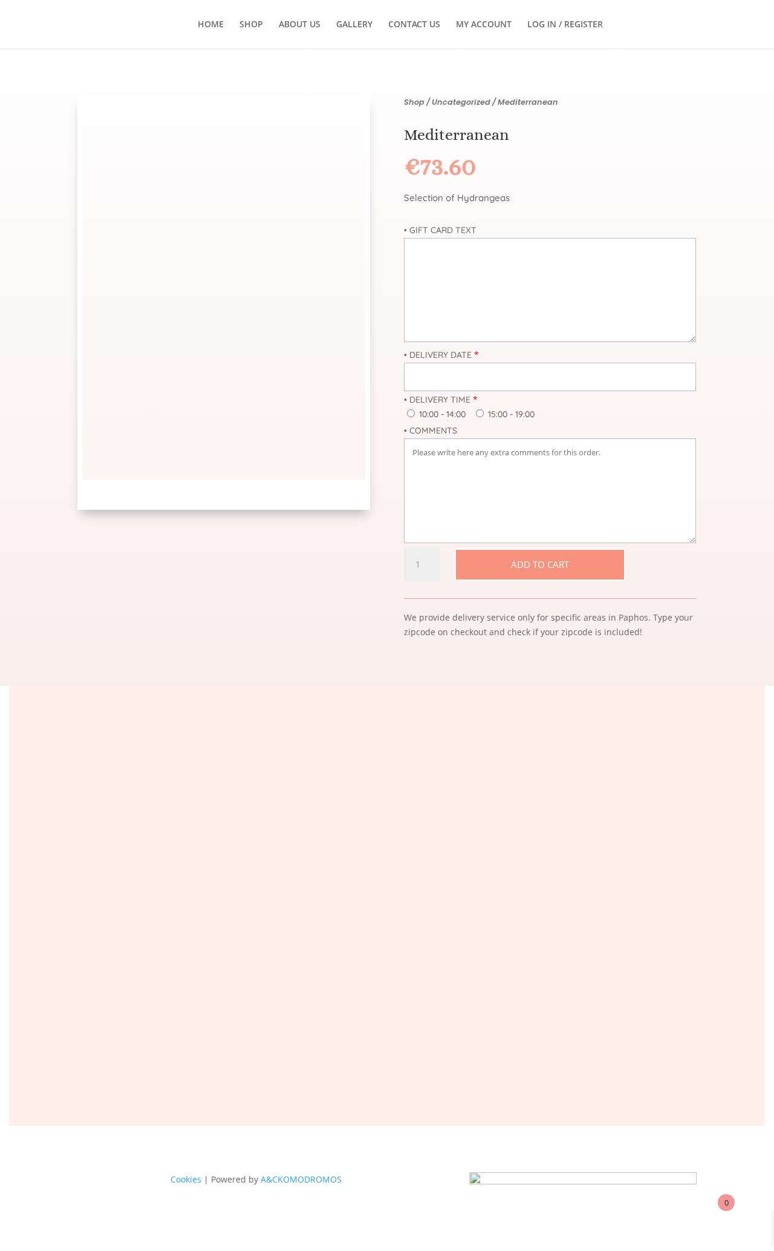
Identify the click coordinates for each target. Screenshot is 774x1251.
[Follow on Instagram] (468, 1046)
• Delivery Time (437, 399)
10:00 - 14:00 (441, 414)
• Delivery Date (438, 354)
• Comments (430, 430)
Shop (414, 102)
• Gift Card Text (440, 230)
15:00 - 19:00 (510, 414)
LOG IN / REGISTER (565, 25)
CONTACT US (414, 25)
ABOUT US (299, 25)
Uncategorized (461, 102)
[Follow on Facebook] (306, 1046)
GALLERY (354, 25)
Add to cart (540, 564)
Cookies (186, 1179)
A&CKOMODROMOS (301, 1179)
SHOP (251, 25)
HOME (211, 25)
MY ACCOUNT (484, 25)
